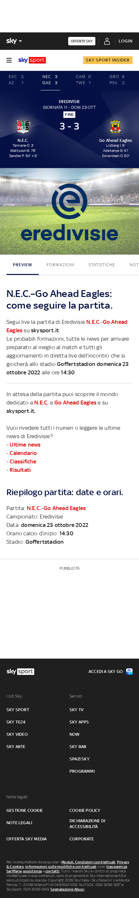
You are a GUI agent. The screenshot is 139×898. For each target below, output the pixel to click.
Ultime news (25, 444)
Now (75, 734)
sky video (17, 734)
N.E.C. (93, 322)
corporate (82, 838)
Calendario (23, 453)
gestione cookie (24, 810)
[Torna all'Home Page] (32, 60)
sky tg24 (16, 722)
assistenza (32, 871)
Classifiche (23, 461)
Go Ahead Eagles (75, 402)
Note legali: (17, 796)
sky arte (16, 746)
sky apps (79, 722)
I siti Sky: (14, 696)
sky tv (76, 709)
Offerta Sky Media (26, 838)
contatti (52, 871)
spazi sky (80, 758)
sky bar (78, 746)
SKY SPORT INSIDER (108, 60)
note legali (19, 822)
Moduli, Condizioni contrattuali (88, 862)
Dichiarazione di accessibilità (87, 823)
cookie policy (85, 810)
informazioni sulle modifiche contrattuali (60, 866)
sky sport (17, 709)
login (126, 41)
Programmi (82, 771)
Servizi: (76, 696)
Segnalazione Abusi (67, 889)
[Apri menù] (9, 60)
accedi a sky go (106, 671)
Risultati (20, 470)
